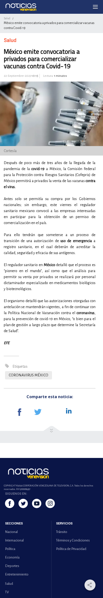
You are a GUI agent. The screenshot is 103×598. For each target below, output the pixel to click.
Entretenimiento (16, 574)
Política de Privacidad (71, 549)
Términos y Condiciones (73, 540)
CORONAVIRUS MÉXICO (28, 375)
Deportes (12, 566)
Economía (12, 557)
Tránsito (61, 532)
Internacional (14, 540)
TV (7, 592)
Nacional (11, 532)
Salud (7, 18)
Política (10, 549)
